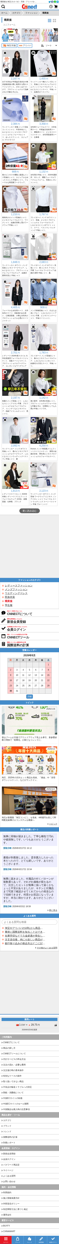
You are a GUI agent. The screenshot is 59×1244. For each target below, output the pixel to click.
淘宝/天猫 (11, 45)
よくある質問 (9, 1176)
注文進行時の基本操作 (13, 1070)
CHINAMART (9, 1231)
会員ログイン (9, 1159)
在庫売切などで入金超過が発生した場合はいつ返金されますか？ (25, 935)
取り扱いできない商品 (13, 1081)
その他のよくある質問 (47, 948)
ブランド (7, 1126)
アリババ (27, 45)
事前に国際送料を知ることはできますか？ (25, 932)
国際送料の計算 (10, 1137)
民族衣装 (10, 597)
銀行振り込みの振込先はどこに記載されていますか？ (25, 943)
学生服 (8, 605)
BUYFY (6, 1226)
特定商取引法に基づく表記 (15, 1209)
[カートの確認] (56, 6)
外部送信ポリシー (11, 1203)
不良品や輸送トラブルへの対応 (17, 1087)
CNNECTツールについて (14, 1053)
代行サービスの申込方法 (14, 1059)
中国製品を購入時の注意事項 (16, 1109)
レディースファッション (19, 585)
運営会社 (7, 1215)
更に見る (53, 910)
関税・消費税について (13, 1092)
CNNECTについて (11, 1042)
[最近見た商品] (51, 6)
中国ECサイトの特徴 (12, 1098)
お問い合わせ (9, 1181)
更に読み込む (29, 511)
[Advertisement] (29, 546)
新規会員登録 (9, 1153)
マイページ (8, 1170)
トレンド (7, 1131)
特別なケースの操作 (12, 1076)
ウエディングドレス (16, 593)
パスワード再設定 (11, 1165)
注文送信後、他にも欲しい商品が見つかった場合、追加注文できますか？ (25, 939)
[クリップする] (5, 53)
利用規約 (7, 1192)
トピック (53, 824)
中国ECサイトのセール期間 (15, 1104)
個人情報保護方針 (11, 1198)
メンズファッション (16, 589)
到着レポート (9, 1142)
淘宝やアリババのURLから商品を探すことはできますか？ (25, 928)
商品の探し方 (9, 1048)
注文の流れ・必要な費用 (14, 1065)
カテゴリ (7, 1120)
